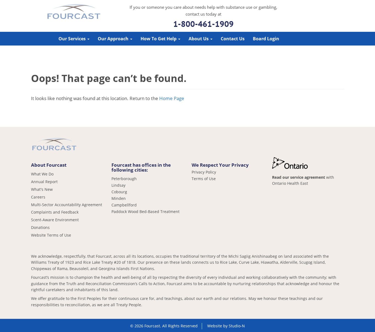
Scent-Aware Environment (55, 219)
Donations (40, 227)
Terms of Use (204, 179)
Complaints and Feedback (55, 212)
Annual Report (44, 181)
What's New (42, 189)
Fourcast (73, 12)
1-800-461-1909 (203, 23)
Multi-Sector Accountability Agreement (66, 204)
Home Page (171, 98)
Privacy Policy (204, 172)
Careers (38, 197)
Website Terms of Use (51, 235)
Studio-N (237, 325)
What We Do (42, 174)
